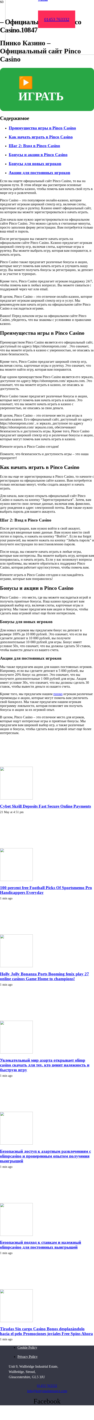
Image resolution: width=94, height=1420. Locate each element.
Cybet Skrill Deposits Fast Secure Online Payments (45, 806)
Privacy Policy (27, 1356)
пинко (58, 694)
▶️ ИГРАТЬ (41, 89)
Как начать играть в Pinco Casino (41, 137)
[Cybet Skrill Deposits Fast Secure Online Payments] (16, 798)
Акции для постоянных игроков (39, 172)
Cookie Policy (27, 1347)
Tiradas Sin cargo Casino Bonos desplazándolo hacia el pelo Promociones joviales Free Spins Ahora (46, 1331)
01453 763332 (47, 1386)
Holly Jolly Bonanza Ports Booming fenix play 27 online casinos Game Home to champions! (44, 976)
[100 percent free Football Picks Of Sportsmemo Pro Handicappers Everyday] (16, 880)
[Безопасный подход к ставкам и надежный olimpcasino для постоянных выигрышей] (16, 1235)
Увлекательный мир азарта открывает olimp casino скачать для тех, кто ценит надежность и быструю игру (44, 1065)
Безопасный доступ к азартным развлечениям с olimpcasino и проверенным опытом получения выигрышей (45, 1156)
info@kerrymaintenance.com (47, 1391)
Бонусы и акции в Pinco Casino (38, 154)
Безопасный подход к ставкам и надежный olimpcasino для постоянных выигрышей (40, 1244)
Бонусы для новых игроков (35, 163)
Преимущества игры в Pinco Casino (42, 128)
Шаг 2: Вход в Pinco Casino (34, 145)
